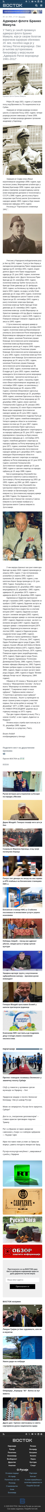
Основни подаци (12, 1473)
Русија (12, 1449)
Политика (12, 1452)
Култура (33, 1462)
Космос (33, 1456)
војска (6, 764)
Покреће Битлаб (33, 1486)
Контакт (33, 1476)
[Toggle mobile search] (36, 5)
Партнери (33, 1473)
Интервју (33, 1449)
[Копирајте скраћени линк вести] (22, 753)
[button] (41, 5)
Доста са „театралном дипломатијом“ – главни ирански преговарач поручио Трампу (21, 1119)
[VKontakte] (35, 1)
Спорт (33, 1465)
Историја (11, 1476)
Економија (12, 1456)
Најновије (12, 1446)
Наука (33, 1459)
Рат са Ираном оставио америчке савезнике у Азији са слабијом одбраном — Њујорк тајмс (21, 1132)
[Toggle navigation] (40, 5)
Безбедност (12, 1459)
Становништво (12, 1486)
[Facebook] (26, 1)
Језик (12, 1489)
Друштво (22, 17)
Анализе (12, 1465)
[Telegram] (41, 1)
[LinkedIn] (38, 1)
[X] (29, 1)
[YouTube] (32, 1)
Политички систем (12, 1480)
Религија (12, 1483)
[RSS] (3, 1)
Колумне (33, 1452)
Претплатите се (22, 1287)
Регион (33, 1446)
